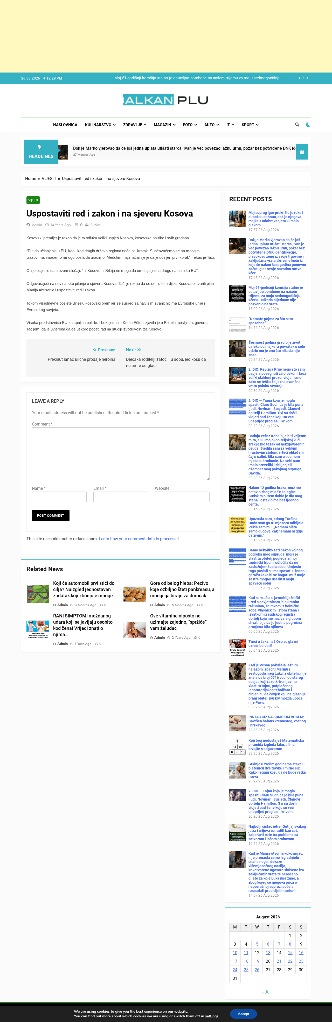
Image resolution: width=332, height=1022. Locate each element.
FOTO (187, 125)
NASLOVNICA (65, 125)
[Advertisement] (155, 36)
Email (100, 488)
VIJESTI (33, 200)
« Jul (266, 992)
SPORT (248, 125)
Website (162, 488)
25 (246, 969)
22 (290, 961)
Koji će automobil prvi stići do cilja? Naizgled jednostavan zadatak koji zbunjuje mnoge (83, 589)
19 (257, 961)
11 (246, 952)
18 (246, 961)
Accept (243, 1013)
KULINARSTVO (98, 125)
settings (211, 1016)
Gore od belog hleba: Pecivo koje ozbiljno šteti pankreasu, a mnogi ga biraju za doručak (182, 589)
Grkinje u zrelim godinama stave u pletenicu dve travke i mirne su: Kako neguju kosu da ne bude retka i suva (277, 770)
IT (228, 125)
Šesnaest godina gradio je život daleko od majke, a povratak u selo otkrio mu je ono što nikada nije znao (276, 348)
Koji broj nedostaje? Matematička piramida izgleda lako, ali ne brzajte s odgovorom (276, 744)
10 (235, 952)
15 (290, 952)
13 (268, 952)
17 (235, 961)
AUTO (209, 125)
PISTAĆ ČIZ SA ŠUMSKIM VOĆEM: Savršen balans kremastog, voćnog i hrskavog (277, 721)
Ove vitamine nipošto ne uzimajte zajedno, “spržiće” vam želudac (178, 622)
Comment (42, 424)
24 (235, 969)
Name (39, 488)
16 (301, 952)
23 (301, 961)
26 (257, 969)
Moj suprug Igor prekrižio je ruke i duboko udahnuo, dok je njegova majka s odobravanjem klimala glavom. (275, 219)
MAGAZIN (162, 125)
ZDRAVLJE (132, 125)
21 (279, 961)
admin (37, 224)
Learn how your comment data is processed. (139, 538)
